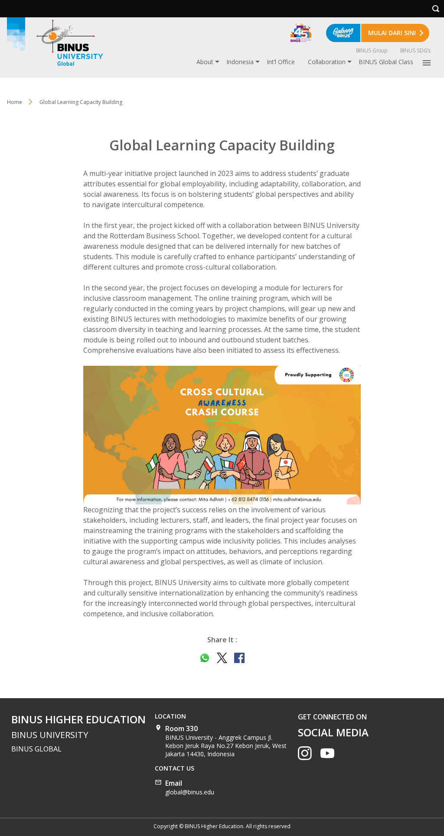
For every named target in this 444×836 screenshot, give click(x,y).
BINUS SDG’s (415, 50)
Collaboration (327, 62)
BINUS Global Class (386, 62)
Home (14, 102)
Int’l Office (281, 62)
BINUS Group (371, 50)
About (204, 62)
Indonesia (240, 62)
